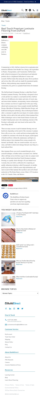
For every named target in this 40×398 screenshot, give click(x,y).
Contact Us (8, 347)
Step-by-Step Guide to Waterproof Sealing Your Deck (25, 229)
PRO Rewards (9, 359)
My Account (8, 334)
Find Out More (29, 1)
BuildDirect (26, 33)
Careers (7, 362)
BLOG (5, 15)
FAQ (6, 344)
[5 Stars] (6, 188)
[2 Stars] (3, 188)
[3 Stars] (4, 188)
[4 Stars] (5, 188)
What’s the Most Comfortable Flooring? (27, 276)
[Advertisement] (24, 53)
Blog (6, 377)
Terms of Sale (29, 385)
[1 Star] (2, 188)
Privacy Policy (9, 385)
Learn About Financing (11, 380)
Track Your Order (10, 337)
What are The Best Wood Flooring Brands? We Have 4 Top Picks (25, 261)
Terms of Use (19, 385)
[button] (22, 10)
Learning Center (10, 375)
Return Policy (9, 342)
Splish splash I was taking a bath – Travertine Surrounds (25, 245)
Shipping (7, 339)
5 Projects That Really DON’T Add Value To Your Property (27, 213)
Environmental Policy (11, 387)
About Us (8, 357)
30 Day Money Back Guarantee (15, 390)
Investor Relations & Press (13, 365)
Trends (7, 21)
